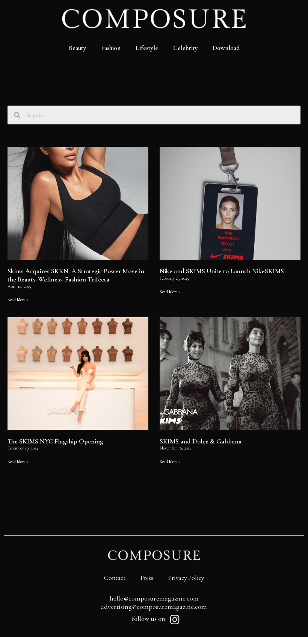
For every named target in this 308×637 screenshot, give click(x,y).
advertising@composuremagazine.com (154, 606)
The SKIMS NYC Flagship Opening (55, 441)
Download (226, 48)
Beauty (77, 48)
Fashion (111, 48)
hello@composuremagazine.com (154, 598)
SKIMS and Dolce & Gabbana (201, 441)
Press (146, 578)
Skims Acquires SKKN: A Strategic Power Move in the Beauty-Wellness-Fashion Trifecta (76, 275)
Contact (114, 578)
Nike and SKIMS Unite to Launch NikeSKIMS (222, 271)
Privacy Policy (186, 578)
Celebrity (185, 48)
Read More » (18, 299)
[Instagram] (174, 619)
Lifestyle (147, 48)
